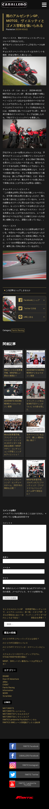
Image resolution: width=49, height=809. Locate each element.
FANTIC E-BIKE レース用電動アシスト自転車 (21, 722)
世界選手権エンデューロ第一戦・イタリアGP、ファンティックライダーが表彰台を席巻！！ (35, 613)
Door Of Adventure (11, 679)
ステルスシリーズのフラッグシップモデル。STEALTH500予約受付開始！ (22, 655)
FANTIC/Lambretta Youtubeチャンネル (20, 720)
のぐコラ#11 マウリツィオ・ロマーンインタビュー (24, 648)
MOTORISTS (8, 708)
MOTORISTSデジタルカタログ (16, 714)
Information (8, 690)
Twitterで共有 (30, 308)
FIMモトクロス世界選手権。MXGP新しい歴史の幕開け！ (13, 373)
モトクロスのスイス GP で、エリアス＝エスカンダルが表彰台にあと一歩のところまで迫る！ (13, 613)
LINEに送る (28, 317)
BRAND (6, 676)
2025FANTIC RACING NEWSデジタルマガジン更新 (35, 373)
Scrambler (7, 696)
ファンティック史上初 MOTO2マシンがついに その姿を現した (35, 405)
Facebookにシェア (32, 300)
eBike (5, 682)
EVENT (6, 685)
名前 (5, 557)
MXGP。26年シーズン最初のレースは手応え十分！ (23, 662)
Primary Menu (44, 4)
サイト (5, 578)
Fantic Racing (18, 330)
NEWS (5, 693)
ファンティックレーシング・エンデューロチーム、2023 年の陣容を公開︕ (13, 484)
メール (6, 567)
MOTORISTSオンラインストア (16, 717)
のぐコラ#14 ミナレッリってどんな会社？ (21, 639)
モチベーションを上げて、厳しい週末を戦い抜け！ (35, 437)
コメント (7, 523)
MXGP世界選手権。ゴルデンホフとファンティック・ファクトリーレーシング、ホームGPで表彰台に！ (35, 487)
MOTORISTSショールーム (14, 711)
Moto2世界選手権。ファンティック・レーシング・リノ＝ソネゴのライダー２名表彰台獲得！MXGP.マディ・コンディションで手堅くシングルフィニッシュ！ (12, 444)
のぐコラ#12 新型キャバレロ (15, 643)
